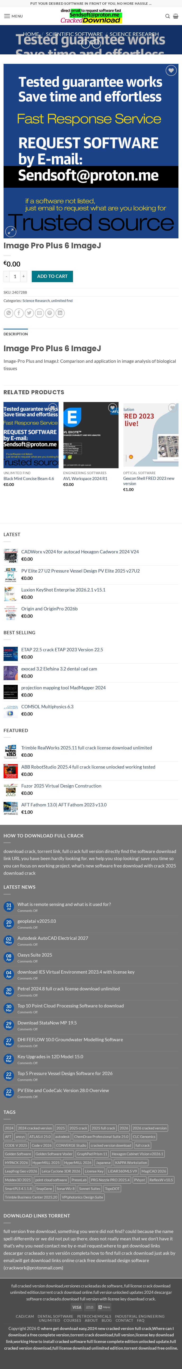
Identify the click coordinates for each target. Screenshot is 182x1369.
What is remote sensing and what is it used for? (64, 904)
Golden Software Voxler (54, 1154)
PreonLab (79, 1180)
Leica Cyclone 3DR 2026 (61, 1171)
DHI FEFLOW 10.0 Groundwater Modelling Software (70, 1039)
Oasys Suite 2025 (35, 955)
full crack (143, 1145)
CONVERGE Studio (71, 1145)
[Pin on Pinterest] (50, 313)
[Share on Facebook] (19, 313)
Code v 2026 (42, 1145)
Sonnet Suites (89, 1188)
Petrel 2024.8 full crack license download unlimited (69, 989)
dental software (55, 1316)
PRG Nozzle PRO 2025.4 (110, 1180)
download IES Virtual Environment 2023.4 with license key (76, 972)
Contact (124, 1320)
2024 (9, 1128)
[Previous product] (96, 43)
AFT (8, 1137)
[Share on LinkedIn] (60, 313)
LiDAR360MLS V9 (122, 1171)
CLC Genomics (144, 1137)
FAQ (140, 1320)
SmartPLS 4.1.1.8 (18, 1188)
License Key (94, 1171)
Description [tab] (16, 334)
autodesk (62, 1137)
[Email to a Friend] (39, 313)
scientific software (74, 34)
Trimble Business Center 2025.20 (31, 1197)
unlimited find (62, 300)
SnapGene (44, 1188)
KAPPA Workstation (131, 1162)
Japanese (103, 1162)
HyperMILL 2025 (46, 1162)
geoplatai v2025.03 (37, 921)
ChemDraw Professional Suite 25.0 (101, 1137)
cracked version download (111, 1145)
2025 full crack (103, 1128)
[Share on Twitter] (29, 313)
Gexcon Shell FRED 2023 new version (148, 481)
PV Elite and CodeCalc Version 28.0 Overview (63, 1090)
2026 (124, 1128)
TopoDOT (112, 1188)
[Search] (167, 16)
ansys (20, 1137)
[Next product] (85, 43)
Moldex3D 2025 (18, 1180)
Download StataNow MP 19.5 (47, 1022)
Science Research (134, 34)
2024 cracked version (35, 1128)
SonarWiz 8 (66, 1188)
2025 (60, 1128)
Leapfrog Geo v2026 (21, 1171)
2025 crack (78, 1128)
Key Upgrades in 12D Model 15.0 (50, 1056)
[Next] (178, 454)
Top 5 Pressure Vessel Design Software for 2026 (65, 1073)
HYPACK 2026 (16, 1162)
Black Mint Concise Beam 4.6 (29, 478)
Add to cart (52, 276)
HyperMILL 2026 (77, 1162)
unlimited (49, 1320)
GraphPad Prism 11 (92, 1154)
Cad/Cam (25, 1316)
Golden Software (18, 1154)
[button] (13, 15)
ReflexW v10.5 (161, 1180)
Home (31, 34)
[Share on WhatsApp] (9, 313)
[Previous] (3, 454)
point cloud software (51, 1180)
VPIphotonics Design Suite (82, 1197)
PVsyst (139, 1180)
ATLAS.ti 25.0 (40, 1137)
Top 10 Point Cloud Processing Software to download (71, 1005)
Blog (107, 1320)
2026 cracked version (150, 1128)
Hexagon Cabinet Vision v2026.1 (137, 1154)
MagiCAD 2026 (153, 1171)
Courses (72, 1320)
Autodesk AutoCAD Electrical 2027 (53, 938)
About (91, 1320)
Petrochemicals (94, 1316)
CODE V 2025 (16, 1145)
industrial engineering (139, 1316)
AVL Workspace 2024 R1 (85, 478)
